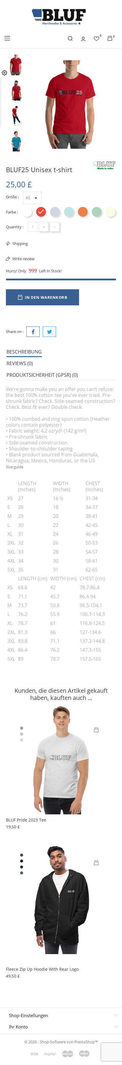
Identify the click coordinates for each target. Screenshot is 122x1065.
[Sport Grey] (21, 728)
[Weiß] (21, 722)
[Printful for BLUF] (104, 165)
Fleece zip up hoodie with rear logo (42, 969)
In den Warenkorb (46, 297)
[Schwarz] (21, 855)
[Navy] (21, 861)
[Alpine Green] (21, 872)
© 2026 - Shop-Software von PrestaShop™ (61, 1041)
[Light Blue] (21, 740)
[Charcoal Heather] (21, 866)
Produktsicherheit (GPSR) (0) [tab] (42, 375)
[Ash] (21, 734)
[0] (96, 38)
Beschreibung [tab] (24, 351)
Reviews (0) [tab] (20, 363)
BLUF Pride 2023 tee (26, 820)
